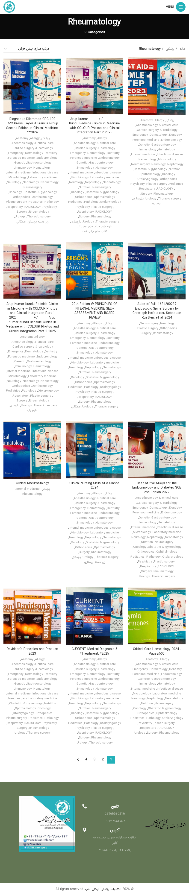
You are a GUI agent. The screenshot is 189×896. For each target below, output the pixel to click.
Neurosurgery (140, 164)
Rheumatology (163, 194)
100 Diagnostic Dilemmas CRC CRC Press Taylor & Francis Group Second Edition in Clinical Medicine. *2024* (32, 126)
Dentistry (175, 135)
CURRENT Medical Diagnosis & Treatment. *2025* (95, 651)
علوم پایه (156, 203)
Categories (96, 32)
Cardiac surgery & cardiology (157, 130)
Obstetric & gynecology (150, 169)
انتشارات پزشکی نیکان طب (103, 889)
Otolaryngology (147, 179)
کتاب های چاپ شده (94, 231)
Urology (150, 198)
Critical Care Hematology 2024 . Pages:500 (157, 651)
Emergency (140, 135)
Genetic (144, 145)
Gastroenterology (163, 145)
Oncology (168, 174)
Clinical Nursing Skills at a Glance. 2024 (94, 485)
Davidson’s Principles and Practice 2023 (32, 651)
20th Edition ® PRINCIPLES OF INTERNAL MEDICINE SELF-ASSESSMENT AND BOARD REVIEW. (94, 311)
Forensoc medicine (146, 140)
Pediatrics (176, 184)
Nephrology (175, 164)
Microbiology (167, 159)
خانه (182, 49)
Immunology (147, 149)
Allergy (159, 120)
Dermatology (158, 135)
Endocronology (171, 140)
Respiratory (147, 189)
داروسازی (138, 198)
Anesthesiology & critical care (157, 125)
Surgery (146, 194)
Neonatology (147, 159)
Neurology (158, 164)
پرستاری (76, 557)
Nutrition (174, 169)
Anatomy (146, 120)
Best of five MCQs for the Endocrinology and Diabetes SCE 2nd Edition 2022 (156, 488)
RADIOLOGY (165, 189)
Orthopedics (168, 179)
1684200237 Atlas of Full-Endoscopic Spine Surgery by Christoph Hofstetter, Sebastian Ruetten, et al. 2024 (157, 311)
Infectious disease (170, 154)
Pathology (91, 202)
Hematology (166, 149)
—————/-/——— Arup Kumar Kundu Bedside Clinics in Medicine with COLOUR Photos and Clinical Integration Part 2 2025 (94, 126)
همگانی (21, 222)
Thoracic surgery (169, 198)
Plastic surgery (156, 184)
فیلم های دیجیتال (88, 226)
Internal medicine (143, 154)
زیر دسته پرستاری (37, 222)
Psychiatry (137, 184)
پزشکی (169, 49)
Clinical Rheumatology (32, 483)
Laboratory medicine (104, 177)
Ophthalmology (149, 174)
